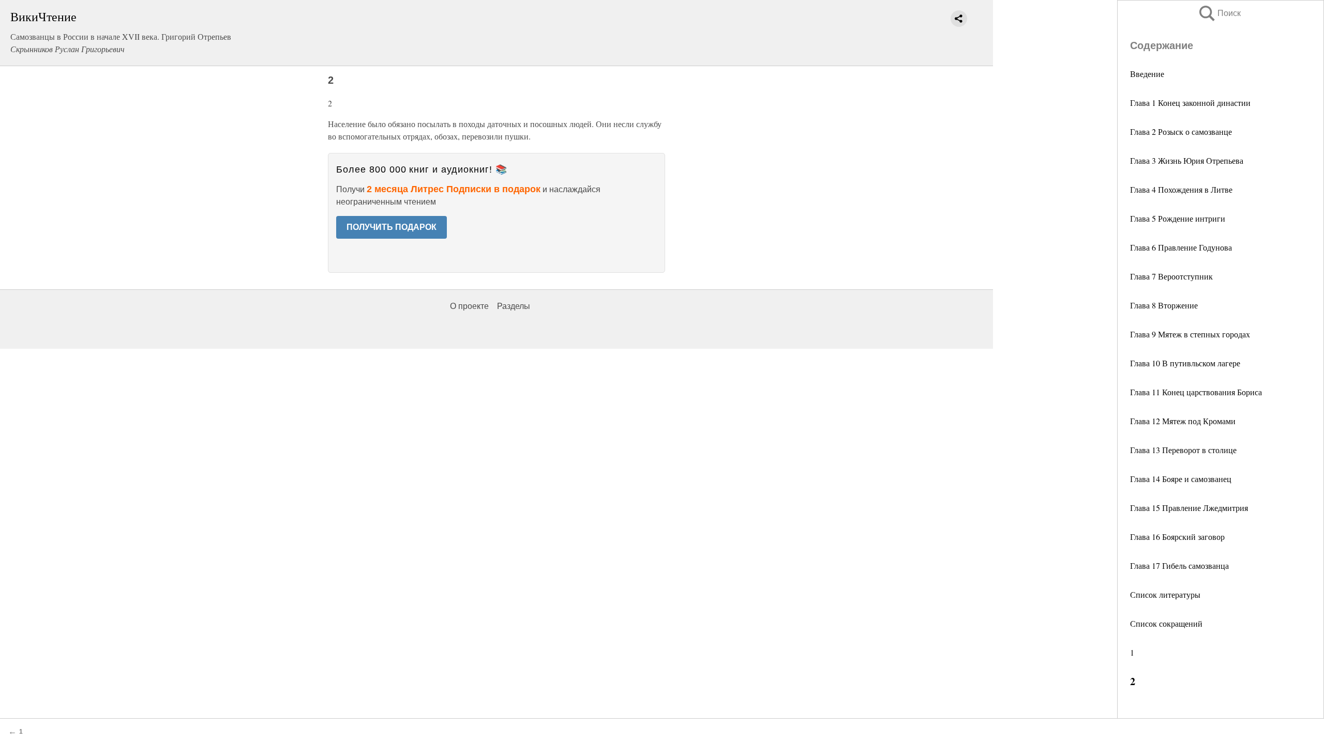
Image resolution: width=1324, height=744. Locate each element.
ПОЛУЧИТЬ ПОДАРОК (392, 227)
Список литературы (1165, 594)
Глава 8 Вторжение (1164, 305)
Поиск (1219, 13)
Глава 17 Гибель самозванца (1179, 565)
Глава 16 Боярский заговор (1177, 536)
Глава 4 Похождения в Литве (1181, 189)
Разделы (513, 306)
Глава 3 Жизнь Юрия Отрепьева (1186, 160)
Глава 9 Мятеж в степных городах (1190, 334)
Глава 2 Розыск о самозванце (1181, 131)
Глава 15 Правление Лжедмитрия (1189, 507)
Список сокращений (1166, 623)
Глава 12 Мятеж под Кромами (1183, 420)
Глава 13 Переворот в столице (1183, 449)
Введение (1147, 73)
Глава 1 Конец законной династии (1190, 102)
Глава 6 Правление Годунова (1181, 247)
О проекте (469, 306)
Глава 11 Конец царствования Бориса (1196, 391)
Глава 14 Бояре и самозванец (1180, 478)
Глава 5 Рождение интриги (1177, 218)
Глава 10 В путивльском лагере (1185, 363)
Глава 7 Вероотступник (1171, 276)
